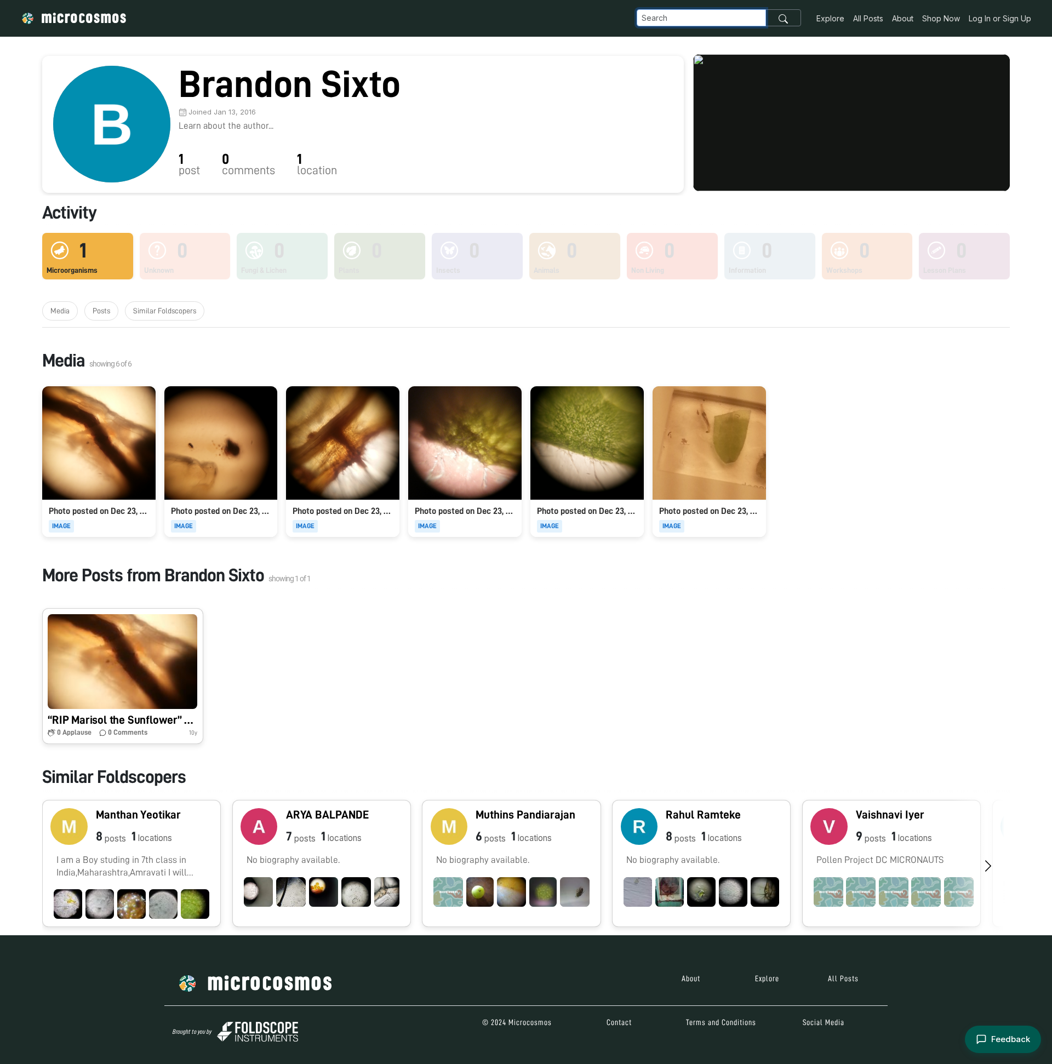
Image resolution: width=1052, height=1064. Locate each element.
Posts (101, 310)
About (902, 18)
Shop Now (941, 18)
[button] (122, 675)
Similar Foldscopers (164, 310)
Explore (830, 18)
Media (60, 310)
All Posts (868, 18)
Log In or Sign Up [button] (1000, 18)
